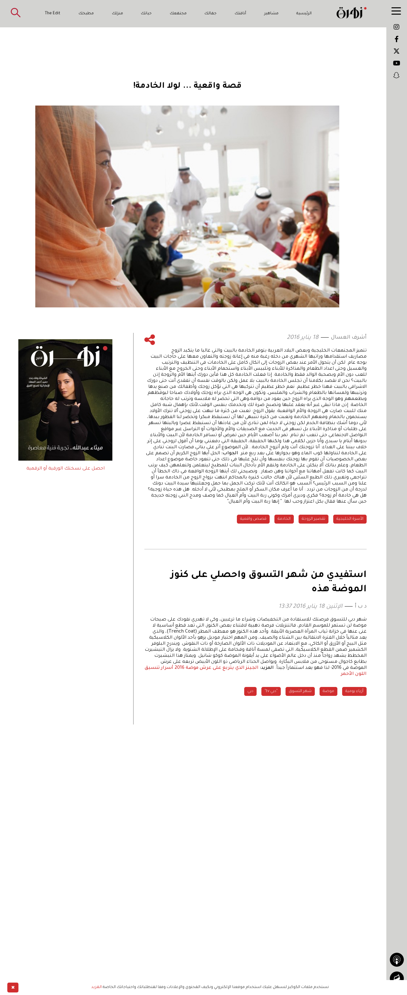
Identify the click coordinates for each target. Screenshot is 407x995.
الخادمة (284, 519)
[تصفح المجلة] (397, 978)
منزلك (117, 13)
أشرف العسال (349, 337)
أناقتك (240, 13)
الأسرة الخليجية (349, 519)
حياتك (146, 13)
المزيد (96, 987)
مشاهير (271, 13)
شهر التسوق (300, 691)
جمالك (210, 13)
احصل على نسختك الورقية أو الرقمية (65, 468)
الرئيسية (304, 13)
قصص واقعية (253, 519)
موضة (328, 691)
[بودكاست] (397, 960)
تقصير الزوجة (313, 519)
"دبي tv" (271, 691)
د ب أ (361, 606)
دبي (250, 691)
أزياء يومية (354, 691)
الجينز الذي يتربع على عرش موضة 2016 (217, 668)
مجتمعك (178, 13)
